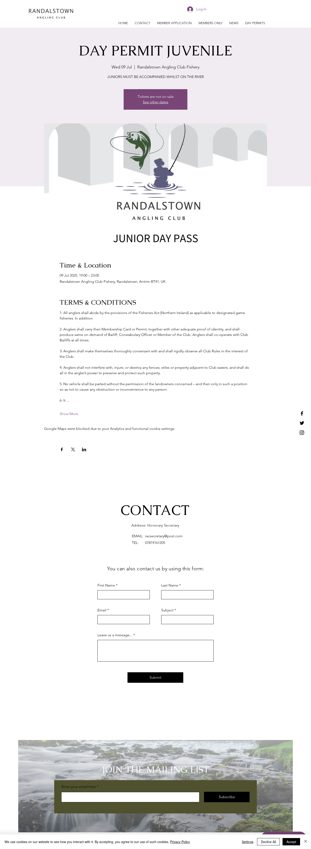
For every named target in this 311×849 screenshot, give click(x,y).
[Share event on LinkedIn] (84, 449)
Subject (167, 610)
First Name (106, 585)
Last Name (169, 585)
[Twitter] (302, 423)
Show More (69, 414)
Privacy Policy (180, 841)
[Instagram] (302, 433)
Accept (291, 841)
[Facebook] (302, 413)
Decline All (268, 841)
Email (101, 610)
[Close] (305, 841)
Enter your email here (78, 787)
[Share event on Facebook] (62, 449)
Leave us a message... (114, 635)
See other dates (155, 102)
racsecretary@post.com (164, 536)
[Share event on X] (73, 449)
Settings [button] (247, 841)
